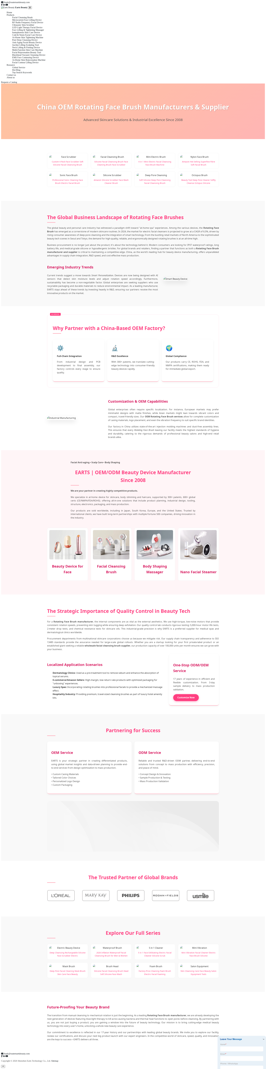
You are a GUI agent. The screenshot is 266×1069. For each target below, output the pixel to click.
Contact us (11, 75)
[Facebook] (1, 5)
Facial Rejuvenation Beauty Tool (26, 52)
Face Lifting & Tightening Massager (28, 30)
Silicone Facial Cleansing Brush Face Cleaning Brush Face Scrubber (111, 163)
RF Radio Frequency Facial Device (27, 22)
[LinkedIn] (4, 5)
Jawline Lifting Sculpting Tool (25, 45)
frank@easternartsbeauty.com (17, 2)
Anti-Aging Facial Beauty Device (27, 42)
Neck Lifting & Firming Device (26, 47)
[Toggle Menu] (30, 7)
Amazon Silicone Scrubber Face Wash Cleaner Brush (111, 181)
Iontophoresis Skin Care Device (26, 32)
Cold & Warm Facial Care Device (27, 35)
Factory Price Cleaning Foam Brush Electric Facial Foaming (155, 972)
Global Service (18, 67)
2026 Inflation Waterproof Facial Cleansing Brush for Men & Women (111, 954)
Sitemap (54, 1061)
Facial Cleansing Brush (22, 17)
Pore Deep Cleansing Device (25, 40)
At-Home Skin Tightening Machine (27, 37)
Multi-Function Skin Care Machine (27, 50)
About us (11, 77)
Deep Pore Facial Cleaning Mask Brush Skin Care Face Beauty (67, 972)
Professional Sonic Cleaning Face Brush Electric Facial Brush (67, 181)
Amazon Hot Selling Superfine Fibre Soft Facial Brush (198, 163)
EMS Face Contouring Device (25, 57)
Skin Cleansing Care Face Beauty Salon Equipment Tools (198, 972)
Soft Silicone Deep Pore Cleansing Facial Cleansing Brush (155, 181)
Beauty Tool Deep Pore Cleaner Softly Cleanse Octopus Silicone (198, 181)
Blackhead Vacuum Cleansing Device (28, 55)
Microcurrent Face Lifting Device (27, 20)
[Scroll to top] (3, 1066)
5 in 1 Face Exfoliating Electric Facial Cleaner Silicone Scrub (155, 954)
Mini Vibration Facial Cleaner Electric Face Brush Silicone (198, 954)
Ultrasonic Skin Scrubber (23, 25)
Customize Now (186, 697)
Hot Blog (16, 70)
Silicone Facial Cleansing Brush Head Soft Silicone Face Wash (111, 972)
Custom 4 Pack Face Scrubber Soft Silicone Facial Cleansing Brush (67, 163)
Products (10, 15)
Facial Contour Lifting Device (25, 62)
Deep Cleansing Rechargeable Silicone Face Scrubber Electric (67, 954)
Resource (11, 65)
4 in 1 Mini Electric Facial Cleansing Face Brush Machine (154, 163)
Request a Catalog (9, 82)
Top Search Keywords (22, 72)
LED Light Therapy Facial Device (27, 27)
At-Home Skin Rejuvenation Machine (28, 60)
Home (9, 12)
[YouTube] (7, 5)
